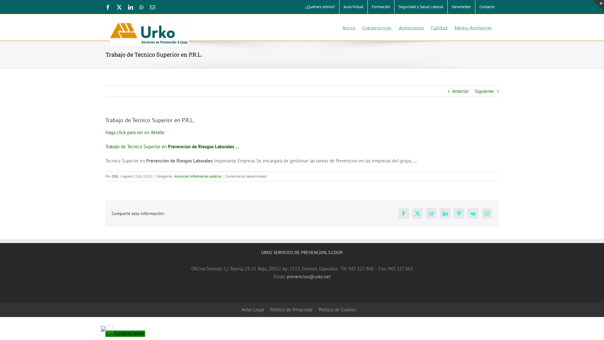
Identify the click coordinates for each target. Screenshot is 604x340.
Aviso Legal (253, 310)
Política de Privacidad (291, 310)
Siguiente (484, 91)
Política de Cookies (337, 310)
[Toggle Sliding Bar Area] (598, 5)
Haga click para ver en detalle (135, 132)
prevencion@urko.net (309, 277)
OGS (115, 176)
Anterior (460, 91)
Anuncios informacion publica (197, 176)
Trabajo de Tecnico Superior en (172, 147)
